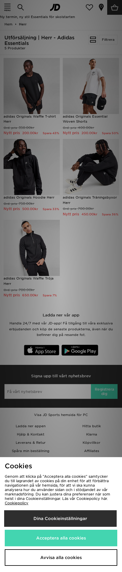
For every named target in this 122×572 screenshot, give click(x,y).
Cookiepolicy (16, 503)
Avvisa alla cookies (61, 557)
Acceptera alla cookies (61, 538)
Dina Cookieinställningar (60, 518)
